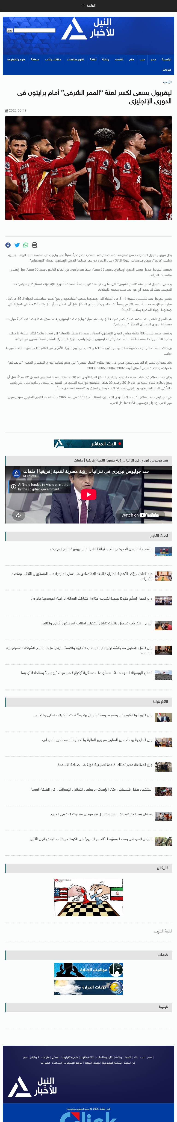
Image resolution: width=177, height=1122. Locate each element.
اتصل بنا (45, 1063)
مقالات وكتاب (53, 59)
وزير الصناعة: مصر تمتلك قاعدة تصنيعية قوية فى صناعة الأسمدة (105, 765)
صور (25, 1057)
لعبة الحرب (163, 931)
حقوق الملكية (92, 1063)
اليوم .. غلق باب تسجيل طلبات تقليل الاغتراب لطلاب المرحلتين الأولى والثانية (97, 623)
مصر (153, 59)
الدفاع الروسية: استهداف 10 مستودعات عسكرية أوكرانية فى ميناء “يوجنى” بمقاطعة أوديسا (87, 673)
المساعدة (57, 1063)
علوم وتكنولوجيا (16, 59)
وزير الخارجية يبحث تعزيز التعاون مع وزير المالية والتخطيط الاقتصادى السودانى (97, 740)
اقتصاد (119, 59)
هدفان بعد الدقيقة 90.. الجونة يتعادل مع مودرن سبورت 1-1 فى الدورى (101, 814)
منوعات (167, 70)
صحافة (35, 59)
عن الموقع (129, 1063)
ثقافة (93, 59)
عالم (131, 59)
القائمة (91, 6)
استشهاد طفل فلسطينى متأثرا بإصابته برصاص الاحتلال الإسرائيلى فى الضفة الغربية (91, 790)
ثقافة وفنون (87, 1057)
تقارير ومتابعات (75, 59)
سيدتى (55, 1057)
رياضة (105, 59)
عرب (142, 59)
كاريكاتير (162, 868)
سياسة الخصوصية (112, 1063)
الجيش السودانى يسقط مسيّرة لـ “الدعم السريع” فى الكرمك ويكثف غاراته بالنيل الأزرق (91, 839)
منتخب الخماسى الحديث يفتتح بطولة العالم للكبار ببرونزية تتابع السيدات (101, 549)
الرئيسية (166, 59)
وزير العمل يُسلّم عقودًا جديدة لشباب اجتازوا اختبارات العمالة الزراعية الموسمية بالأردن (92, 599)
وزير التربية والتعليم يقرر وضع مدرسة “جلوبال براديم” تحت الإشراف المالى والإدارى (94, 715)
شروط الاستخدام (73, 1063)
